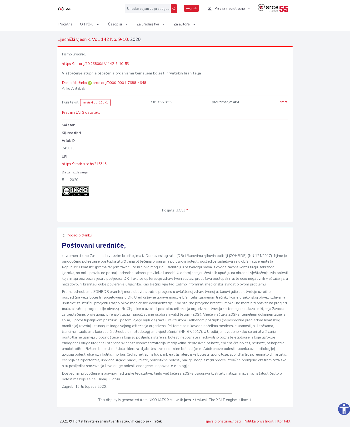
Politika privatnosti (259, 421)
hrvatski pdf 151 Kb (95, 102)
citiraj (284, 102)
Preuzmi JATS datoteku (81, 112)
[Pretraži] (174, 8)
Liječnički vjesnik (73, 39)
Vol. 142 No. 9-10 (110, 39)
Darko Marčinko (75, 82)
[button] (228, 9)
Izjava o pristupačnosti (223, 421)
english (191, 8)
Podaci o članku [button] (79, 235)
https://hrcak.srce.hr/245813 (84, 164)
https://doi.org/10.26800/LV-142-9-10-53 (95, 63)
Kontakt (283, 421)
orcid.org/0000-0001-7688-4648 (119, 82)
